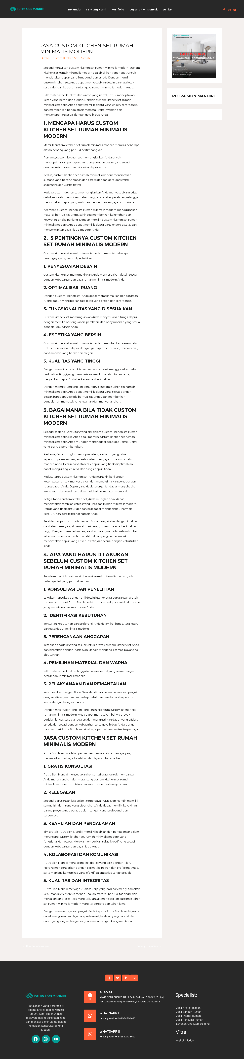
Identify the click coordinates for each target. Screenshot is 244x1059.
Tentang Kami (96, 9)
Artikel (167, 9)
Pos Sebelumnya (36, 946)
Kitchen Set (71, 58)
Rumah (85, 58)
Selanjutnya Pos (149, 946)
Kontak (152, 9)
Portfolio (118, 9)
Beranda (74, 9)
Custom (57, 58)
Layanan (136, 9)
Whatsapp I (109, 1013)
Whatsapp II (110, 1031)
